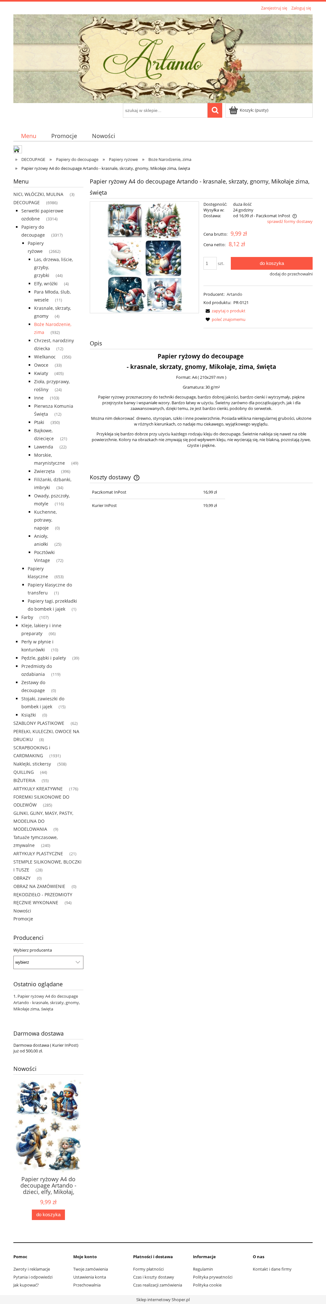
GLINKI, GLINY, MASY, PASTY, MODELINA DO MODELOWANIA (43, 821)
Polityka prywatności (212, 1277)
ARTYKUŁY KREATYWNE (38, 789)
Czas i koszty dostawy (153, 1277)
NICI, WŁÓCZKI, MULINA (38, 194)
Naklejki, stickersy (32, 764)
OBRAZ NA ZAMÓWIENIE (39, 886)
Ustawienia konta (89, 1277)
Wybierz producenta (32, 950)
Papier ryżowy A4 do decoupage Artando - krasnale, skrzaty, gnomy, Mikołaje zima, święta (46, 1002)
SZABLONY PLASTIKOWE (38, 723)
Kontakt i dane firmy (272, 1269)
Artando (234, 294)
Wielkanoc (45, 357)
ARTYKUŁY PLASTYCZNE (38, 853)
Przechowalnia (87, 1285)
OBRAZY (22, 878)
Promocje (23, 919)
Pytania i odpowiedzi (33, 1277)
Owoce (41, 365)
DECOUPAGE (26, 202)
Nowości (22, 911)
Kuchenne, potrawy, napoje (45, 520)
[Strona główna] (163, 58)
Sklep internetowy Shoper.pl (163, 1299)
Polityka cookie (207, 1285)
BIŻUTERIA (24, 780)
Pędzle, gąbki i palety (43, 658)
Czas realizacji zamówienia (157, 1285)
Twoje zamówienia (90, 1269)
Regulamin (203, 1269)
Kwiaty (41, 373)
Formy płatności (148, 1269)
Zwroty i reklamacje (31, 1269)
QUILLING (23, 772)
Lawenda (43, 447)
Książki (28, 715)
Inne (39, 398)
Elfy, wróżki (46, 284)
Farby (27, 617)
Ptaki (39, 422)
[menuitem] (28, 135)
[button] (224, 311)
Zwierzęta (44, 471)
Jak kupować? (26, 1285)
